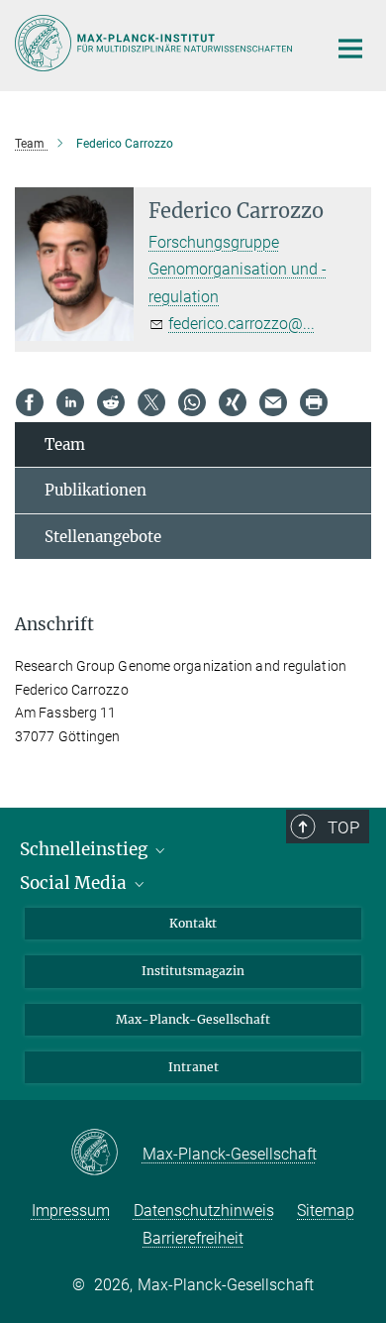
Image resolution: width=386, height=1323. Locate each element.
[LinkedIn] (70, 402)
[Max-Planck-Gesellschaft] (106, 1153)
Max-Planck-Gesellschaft (193, 1019)
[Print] (314, 402)
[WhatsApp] (192, 402)
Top (343, 827)
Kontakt (193, 923)
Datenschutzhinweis (204, 1210)
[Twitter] (151, 402)
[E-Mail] (273, 402)
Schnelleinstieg (85, 849)
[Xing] (232, 402)
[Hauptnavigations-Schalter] (350, 48)
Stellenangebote (103, 536)
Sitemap (325, 1210)
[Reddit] (111, 402)
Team (65, 444)
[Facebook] (30, 402)
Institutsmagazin (193, 970)
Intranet (193, 1066)
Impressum (71, 1210)
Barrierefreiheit (193, 1238)
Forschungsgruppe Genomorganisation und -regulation (237, 269)
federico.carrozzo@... (241, 323)
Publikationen (95, 490)
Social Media (75, 883)
